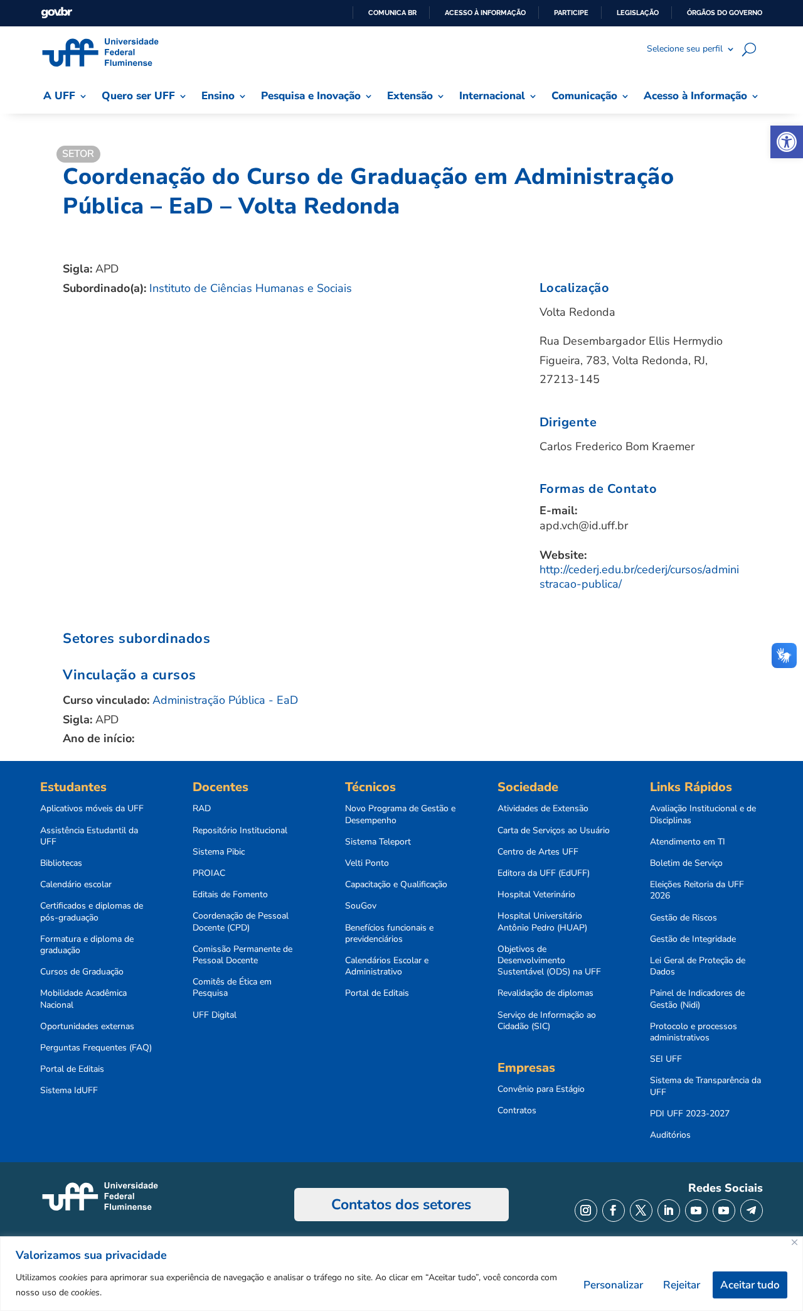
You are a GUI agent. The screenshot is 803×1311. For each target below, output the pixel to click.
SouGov (360, 906)
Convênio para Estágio (541, 1089)
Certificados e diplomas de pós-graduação (91, 911)
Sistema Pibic (219, 852)
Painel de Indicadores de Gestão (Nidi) (697, 999)
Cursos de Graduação (82, 972)
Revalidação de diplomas (545, 993)
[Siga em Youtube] (696, 1210)
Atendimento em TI (687, 842)
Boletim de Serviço (686, 863)
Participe (571, 12)
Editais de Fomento (230, 894)
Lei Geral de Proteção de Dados (697, 966)
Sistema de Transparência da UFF (705, 1086)
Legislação (638, 12)
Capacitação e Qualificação (396, 884)
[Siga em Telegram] (751, 1210)
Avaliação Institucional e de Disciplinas (703, 814)
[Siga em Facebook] (613, 1210)
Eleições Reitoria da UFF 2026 (697, 890)
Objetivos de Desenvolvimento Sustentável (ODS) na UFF (549, 961)
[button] (786, 142)
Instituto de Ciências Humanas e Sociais (250, 288)
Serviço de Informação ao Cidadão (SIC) (546, 1021)
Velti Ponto (367, 863)
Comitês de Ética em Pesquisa (232, 987)
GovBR (56, 13)
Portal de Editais (72, 1069)
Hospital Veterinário (536, 894)
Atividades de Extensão (542, 808)
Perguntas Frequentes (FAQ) (96, 1048)
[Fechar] (794, 1242)
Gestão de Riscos (683, 918)
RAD (202, 808)
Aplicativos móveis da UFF (92, 808)
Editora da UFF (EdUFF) (543, 873)
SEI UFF (666, 1059)
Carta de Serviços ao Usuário (553, 830)
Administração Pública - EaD (225, 700)
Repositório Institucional (240, 830)
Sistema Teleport (378, 842)
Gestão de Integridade (693, 939)
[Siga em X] (641, 1210)
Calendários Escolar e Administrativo (386, 966)
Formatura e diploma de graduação (87, 945)
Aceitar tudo (750, 1285)
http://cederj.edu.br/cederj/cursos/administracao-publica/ (639, 576)
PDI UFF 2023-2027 (690, 1113)
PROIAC (209, 873)
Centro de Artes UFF (537, 852)
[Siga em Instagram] (586, 1210)
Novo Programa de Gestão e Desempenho (400, 814)
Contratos (516, 1110)
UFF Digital (215, 1015)
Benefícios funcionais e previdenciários (389, 933)
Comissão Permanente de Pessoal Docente (242, 955)
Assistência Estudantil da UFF (89, 836)
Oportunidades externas (87, 1026)
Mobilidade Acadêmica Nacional (83, 999)
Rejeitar (681, 1285)
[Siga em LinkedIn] (668, 1210)
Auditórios (670, 1135)
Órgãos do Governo (724, 12)
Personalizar (613, 1285)
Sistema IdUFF (69, 1090)
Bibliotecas (61, 863)
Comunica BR (392, 12)
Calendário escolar (76, 884)
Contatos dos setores (401, 1204)
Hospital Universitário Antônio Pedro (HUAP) (542, 921)
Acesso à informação (485, 12)
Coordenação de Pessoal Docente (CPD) (241, 921)
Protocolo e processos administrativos (693, 1032)
